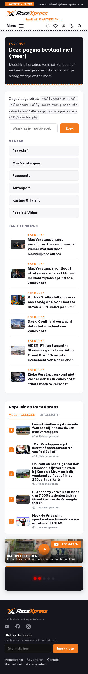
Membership (14, 660)
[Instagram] (28, 626)
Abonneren (69, 544)
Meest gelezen (22, 415)
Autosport (21, 188)
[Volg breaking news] (47, 26)
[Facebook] (17, 626)
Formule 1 (20, 151)
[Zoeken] (79, 26)
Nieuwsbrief (13, 664)
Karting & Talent (26, 200)
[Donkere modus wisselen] (71, 26)
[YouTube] (7, 626)
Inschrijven (65, 648)
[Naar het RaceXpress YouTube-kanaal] (44, 551)
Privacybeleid (36, 664)
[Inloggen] (64, 26)
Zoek (69, 128)
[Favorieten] (55, 26)
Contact (53, 660)
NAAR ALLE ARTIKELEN (44, 19)
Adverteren (35, 660)
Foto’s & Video (24, 213)
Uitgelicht (49, 415)
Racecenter (22, 175)
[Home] (27, 13)
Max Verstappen (26, 163)
